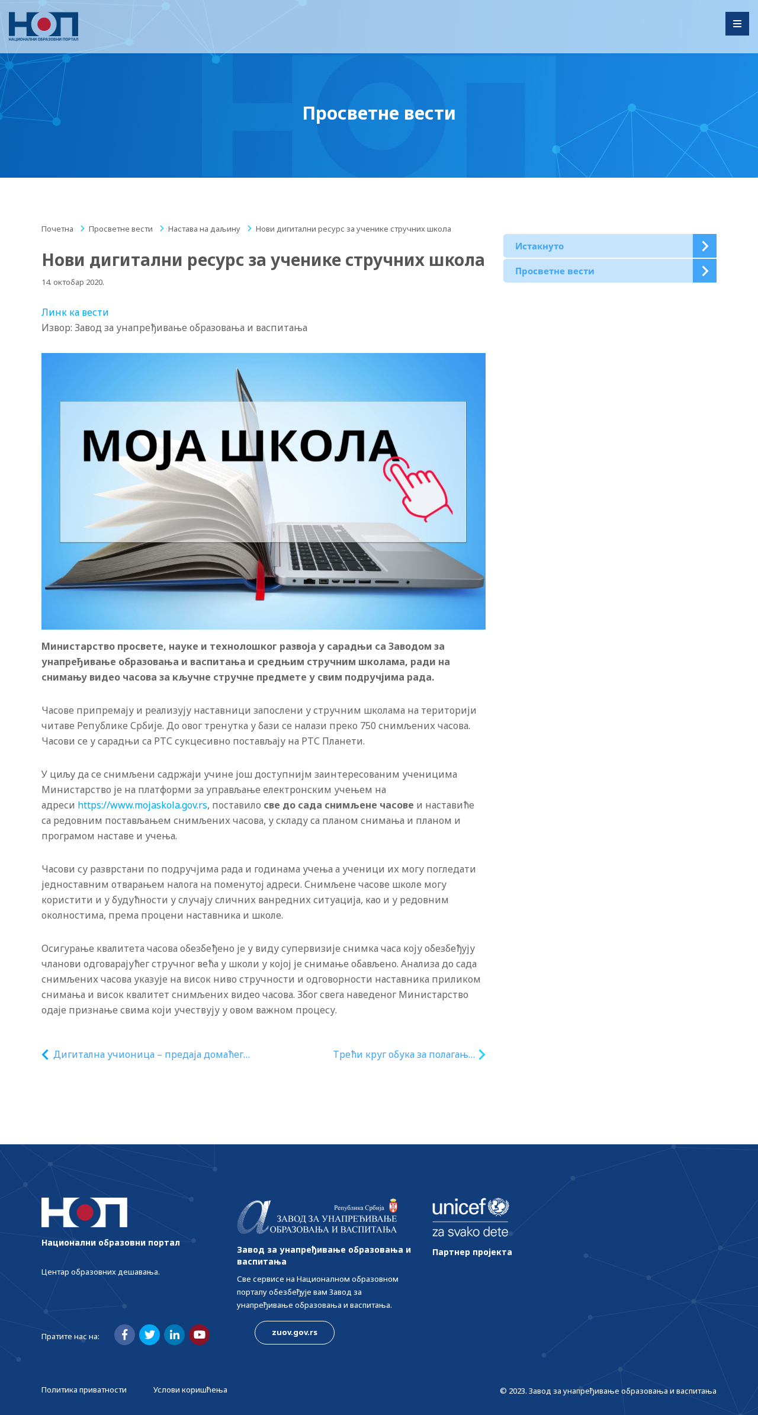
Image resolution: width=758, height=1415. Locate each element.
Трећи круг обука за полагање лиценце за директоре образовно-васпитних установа (403, 1054)
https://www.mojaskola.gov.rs (142, 804)
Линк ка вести (75, 312)
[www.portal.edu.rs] (43, 26)
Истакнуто (539, 246)
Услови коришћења (190, 1389)
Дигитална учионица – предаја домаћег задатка (148, 1054)
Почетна (57, 228)
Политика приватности (84, 1389)
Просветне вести (121, 228)
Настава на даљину (204, 228)
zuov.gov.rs (294, 1332)
